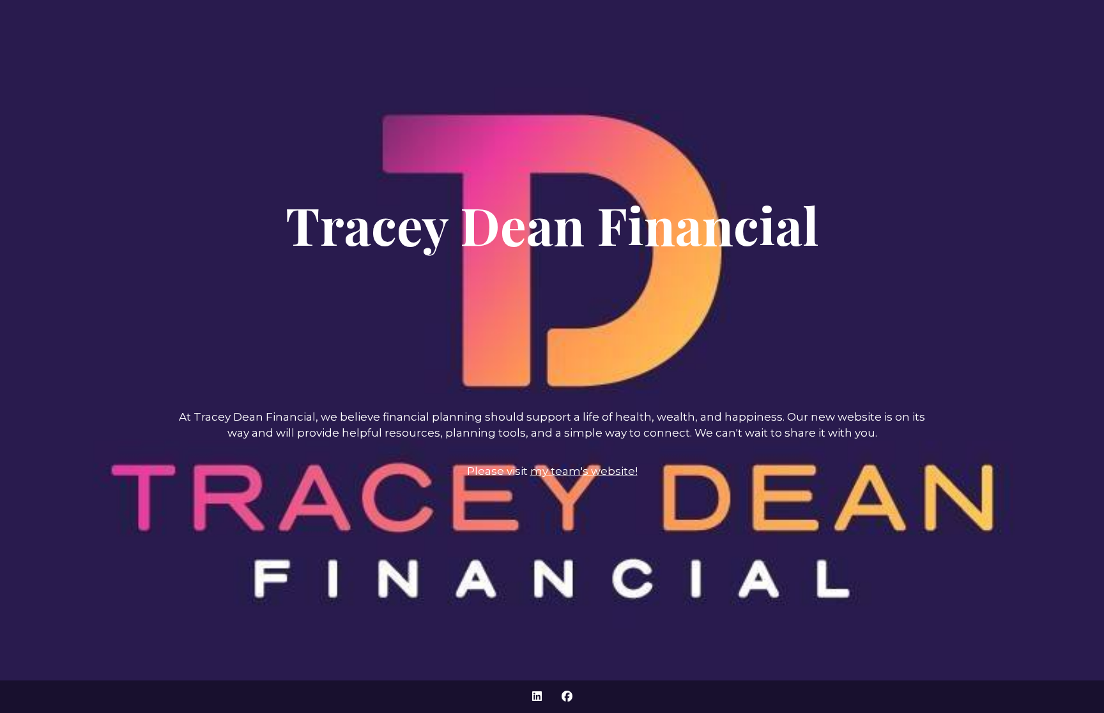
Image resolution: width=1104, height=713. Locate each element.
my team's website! (584, 471)
